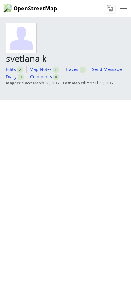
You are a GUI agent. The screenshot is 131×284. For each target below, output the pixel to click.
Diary (11, 77)
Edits (11, 69)
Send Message (107, 69)
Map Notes (41, 69)
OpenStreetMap (35, 8)
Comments (41, 77)
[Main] (123, 8)
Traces (71, 69)
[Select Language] (110, 8)
